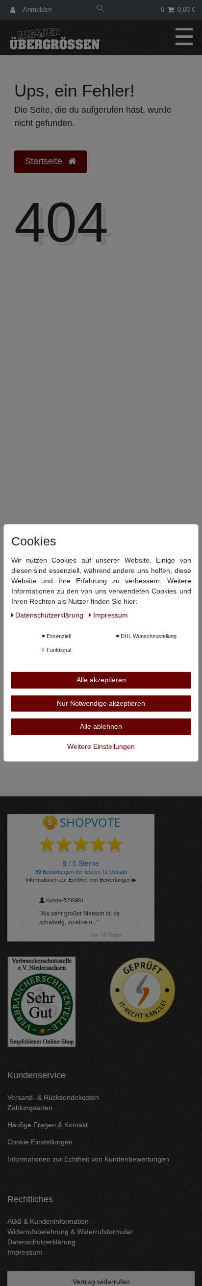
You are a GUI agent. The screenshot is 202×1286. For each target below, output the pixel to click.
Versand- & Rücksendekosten (53, 1097)
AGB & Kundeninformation (48, 1221)
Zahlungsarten (29, 1108)
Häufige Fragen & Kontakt (47, 1125)
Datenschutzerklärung (41, 1242)
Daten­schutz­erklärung (50, 615)
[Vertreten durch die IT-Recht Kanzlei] (142, 990)
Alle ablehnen (101, 726)
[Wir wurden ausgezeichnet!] (41, 1001)
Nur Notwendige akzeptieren (101, 703)
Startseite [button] (45, 161)
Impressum (24, 1252)
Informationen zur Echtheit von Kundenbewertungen (88, 1159)
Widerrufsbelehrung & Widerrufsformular (70, 1232)
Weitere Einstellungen (101, 746)
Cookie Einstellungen (40, 1142)
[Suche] (100, 9)
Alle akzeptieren (101, 680)
